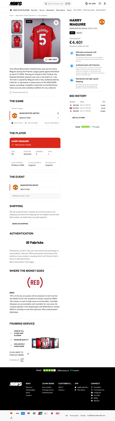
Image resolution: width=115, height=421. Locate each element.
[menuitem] (90, 3)
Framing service (48, 390)
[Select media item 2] (16, 41)
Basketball (50, 10)
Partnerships (30, 390)
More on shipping (20, 224)
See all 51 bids (78, 118)
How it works (46, 387)
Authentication (47, 393)
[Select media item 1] (16, 27)
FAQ (59, 387)
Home (11, 15)
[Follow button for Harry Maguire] (56, 22)
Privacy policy (74, 415)
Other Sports (60, 10)
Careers (29, 395)
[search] (57, 3)
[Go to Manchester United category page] (14, 116)
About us (29, 387)
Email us (61, 390)
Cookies (83, 415)
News (28, 393)
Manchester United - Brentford (25, 15)
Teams (69, 10)
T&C (66, 415)
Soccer (42, 10)
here (32, 262)
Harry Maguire (42, 15)
